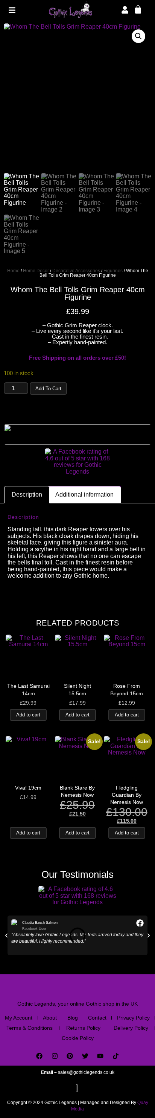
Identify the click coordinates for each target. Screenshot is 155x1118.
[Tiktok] (116, 1056)
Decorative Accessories (76, 270)
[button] (138, 36)
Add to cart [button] (28, 715)
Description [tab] (27, 494)
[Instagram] (55, 1056)
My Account (18, 1018)
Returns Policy (83, 1028)
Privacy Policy (133, 1018)
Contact (97, 1018)
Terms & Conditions (29, 1028)
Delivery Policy (131, 1028)
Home (13, 270)
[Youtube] (100, 1056)
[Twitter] (85, 1056)
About (50, 1018)
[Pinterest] (70, 1056)
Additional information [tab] (84, 494)
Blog (72, 1018)
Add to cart (48, 388)
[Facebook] (39, 1056)
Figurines (113, 270)
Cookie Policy (78, 1038)
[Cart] (138, 9)
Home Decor (36, 270)
